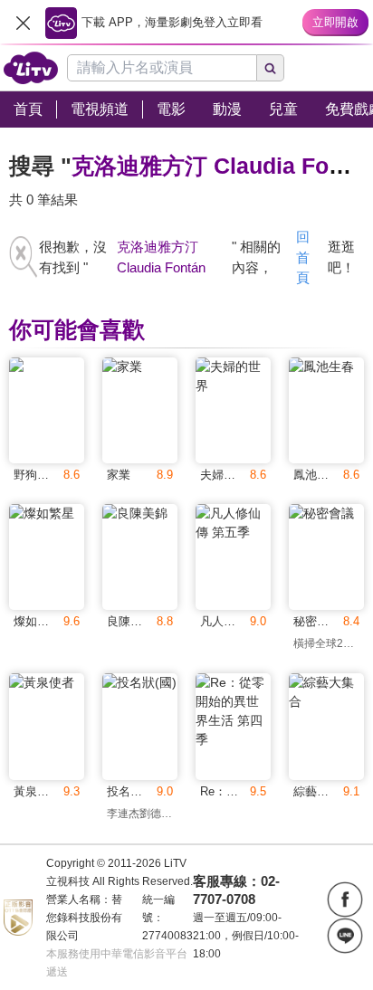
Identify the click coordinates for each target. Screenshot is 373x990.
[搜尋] (270, 67)
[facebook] (345, 899)
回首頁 (303, 257)
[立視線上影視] (31, 68)
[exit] (22, 22)
